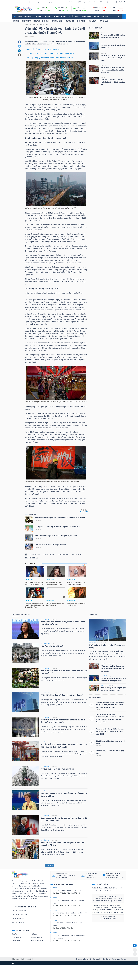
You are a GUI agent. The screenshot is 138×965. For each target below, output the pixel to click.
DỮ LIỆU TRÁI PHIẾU (81, 21)
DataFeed (15, 934)
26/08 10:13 (103, 77)
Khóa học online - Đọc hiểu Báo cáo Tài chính (69, 913)
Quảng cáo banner (18, 918)
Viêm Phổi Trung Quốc (49, 554)
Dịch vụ (108, 2)
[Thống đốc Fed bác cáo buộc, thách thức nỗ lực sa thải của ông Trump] (25, 628)
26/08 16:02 (98, 709)
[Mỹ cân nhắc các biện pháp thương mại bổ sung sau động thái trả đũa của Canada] (94, 68)
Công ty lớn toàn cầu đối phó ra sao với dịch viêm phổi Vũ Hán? (50, 53)
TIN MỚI (20, 16)
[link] (119, 16)
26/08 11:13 (103, 53)
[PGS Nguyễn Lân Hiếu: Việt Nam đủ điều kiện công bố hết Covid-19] (29, 529)
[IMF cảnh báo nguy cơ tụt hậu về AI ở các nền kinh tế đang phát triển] (25, 800)
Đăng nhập (115, 2)
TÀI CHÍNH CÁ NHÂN (86, 16)
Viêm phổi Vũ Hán (34, 554)
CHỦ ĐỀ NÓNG (16, 21)
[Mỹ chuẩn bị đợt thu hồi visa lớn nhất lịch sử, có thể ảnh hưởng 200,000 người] (94, 56)
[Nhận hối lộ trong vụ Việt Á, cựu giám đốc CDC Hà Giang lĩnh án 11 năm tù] (29, 520)
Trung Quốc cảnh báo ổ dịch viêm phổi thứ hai (43, 49)
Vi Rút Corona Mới (76, 554)
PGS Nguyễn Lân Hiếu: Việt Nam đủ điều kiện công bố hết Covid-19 (57, 527)
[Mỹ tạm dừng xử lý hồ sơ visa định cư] (25, 775)
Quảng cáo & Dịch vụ (119, 959)
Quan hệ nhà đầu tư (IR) (20, 914)
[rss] (124, 2)
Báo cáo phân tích (18, 922)
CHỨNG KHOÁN (28, 16)
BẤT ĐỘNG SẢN (47, 16)
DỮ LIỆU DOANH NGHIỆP (57, 21)
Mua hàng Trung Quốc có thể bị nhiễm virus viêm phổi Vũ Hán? (49, 58)
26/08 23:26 (103, 32)
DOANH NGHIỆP (37, 16)
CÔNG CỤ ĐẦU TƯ (92, 21)
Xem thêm (50, 865)
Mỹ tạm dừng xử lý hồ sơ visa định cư (57, 769)
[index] (38, 8)
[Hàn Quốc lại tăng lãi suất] (25, 653)
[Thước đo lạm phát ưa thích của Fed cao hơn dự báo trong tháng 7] (94, 35)
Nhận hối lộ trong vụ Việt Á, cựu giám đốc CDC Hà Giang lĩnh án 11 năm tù (60, 518)
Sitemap (79, 959)
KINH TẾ (71, 16)
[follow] (13, 963)
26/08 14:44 (98, 736)
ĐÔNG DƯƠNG (104, 16)
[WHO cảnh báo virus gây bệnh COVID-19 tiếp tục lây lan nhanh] (29, 538)
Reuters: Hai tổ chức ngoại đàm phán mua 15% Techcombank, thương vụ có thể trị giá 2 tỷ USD (110, 731)
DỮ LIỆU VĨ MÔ (37, 21)
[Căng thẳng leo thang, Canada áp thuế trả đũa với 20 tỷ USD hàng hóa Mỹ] (94, 80)
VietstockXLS (16, 937)
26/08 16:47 (98, 745)
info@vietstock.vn (91, 877)
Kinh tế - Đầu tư (93, 642)
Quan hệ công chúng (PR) (20, 910)
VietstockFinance (73, 2)
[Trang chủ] (20, 874)
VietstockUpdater (37, 937)
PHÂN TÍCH (96, 16)
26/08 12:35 (103, 43)
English (121, 2)
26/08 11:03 (103, 65)
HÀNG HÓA (63, 16)
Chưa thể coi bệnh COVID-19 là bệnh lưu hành (50, 545)
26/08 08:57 (54, 840)
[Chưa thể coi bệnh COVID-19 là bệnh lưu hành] (29, 547)
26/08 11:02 (54, 766)
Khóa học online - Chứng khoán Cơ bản (67, 890)
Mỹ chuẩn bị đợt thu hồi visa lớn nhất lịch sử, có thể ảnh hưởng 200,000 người (113, 57)
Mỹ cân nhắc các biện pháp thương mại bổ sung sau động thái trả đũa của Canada (112, 70)
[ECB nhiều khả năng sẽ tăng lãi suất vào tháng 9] (94, 46)
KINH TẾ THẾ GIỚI (45, 619)
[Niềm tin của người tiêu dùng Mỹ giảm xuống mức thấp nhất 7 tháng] (25, 849)
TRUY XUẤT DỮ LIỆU (104, 21)
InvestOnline (16, 940)
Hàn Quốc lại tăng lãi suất (52, 646)
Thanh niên (83, 512)
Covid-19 (32, 514)
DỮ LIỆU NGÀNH (45, 21)
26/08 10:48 (54, 791)
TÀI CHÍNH (56, 16)
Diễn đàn (96, 2)
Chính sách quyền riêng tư (101, 959)
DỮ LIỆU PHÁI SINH (70, 21)
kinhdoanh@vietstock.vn (63, 877)
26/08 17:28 (98, 724)
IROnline (34, 934)
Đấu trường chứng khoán (85, 2)
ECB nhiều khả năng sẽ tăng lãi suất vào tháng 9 (62, 695)
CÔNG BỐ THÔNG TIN (26, 21)
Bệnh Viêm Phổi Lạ (31, 558)
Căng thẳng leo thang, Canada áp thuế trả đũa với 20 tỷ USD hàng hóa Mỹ (113, 82)
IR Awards (102, 2)
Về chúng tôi (87, 959)
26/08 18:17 (98, 755)
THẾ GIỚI (77, 16)
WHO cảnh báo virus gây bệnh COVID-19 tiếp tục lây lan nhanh (56, 536)
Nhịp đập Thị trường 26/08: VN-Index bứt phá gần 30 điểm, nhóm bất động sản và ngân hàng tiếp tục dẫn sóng (110, 704)
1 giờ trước (54, 619)
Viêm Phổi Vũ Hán (63, 554)
